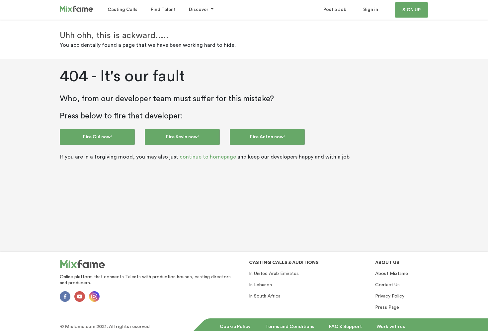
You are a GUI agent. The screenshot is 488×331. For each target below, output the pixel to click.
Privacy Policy (389, 296)
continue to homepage (208, 157)
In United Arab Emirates (274, 273)
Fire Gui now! (97, 137)
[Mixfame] (82, 264)
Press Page (387, 307)
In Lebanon (260, 285)
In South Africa (265, 296)
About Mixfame (391, 273)
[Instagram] (94, 296)
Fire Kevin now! (182, 137)
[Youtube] (79, 296)
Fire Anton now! (267, 137)
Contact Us (387, 285)
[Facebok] (65, 296)
